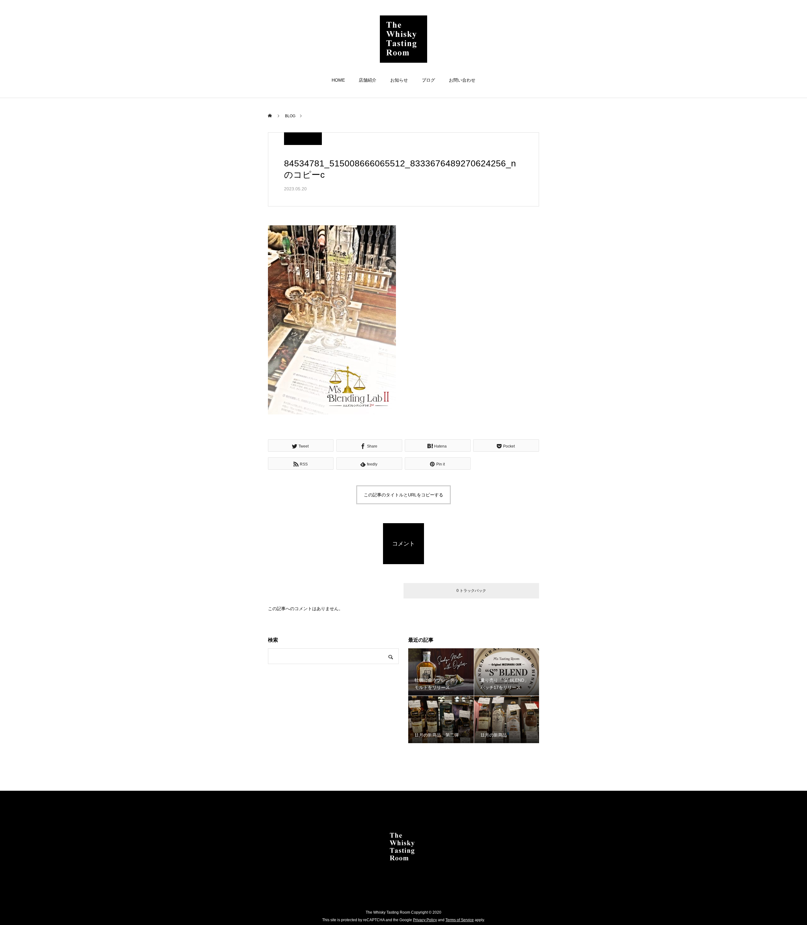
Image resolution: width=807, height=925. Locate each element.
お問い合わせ (462, 80)
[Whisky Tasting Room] (403, 39)
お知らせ (399, 80)
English (776, 24)
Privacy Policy (425, 920)
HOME (338, 80)
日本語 (757, 24)
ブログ (428, 80)
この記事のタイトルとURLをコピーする (403, 494)
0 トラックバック (471, 590)
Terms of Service (459, 920)
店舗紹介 (367, 80)
